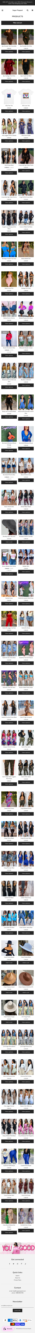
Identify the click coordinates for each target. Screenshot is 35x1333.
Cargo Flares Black (9, 838)
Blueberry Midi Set (26, 380)
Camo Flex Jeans (25, 747)
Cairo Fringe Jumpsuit (26, 717)
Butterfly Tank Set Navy (9, 687)
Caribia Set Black (9, 897)
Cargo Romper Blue (9, 868)
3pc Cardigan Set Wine (9, 76)
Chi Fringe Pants (26, 1017)
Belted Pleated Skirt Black (26, 318)
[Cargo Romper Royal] (26, 859)
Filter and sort (17, 23)
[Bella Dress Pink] (9, 279)
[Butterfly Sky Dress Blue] (9, 648)
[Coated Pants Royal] (26, 1156)
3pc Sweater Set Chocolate (9, 46)
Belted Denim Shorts (9, 318)
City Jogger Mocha (9, 1106)
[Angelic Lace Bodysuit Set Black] (9, 218)
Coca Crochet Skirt (9, 1195)
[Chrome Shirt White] (26, 1067)
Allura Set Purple (25, 135)
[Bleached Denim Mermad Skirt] (9, 370)
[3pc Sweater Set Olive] (26, 37)
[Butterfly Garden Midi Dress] (26, 589)
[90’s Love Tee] (26, 96)
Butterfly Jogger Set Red (9, 628)
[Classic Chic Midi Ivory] (26, 1097)
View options (9, 51)
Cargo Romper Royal (25, 868)
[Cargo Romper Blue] (9, 859)
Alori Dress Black (9, 165)
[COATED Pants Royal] (9, 1156)
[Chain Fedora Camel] (9, 978)
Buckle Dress (9, 598)
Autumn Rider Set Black (26, 227)
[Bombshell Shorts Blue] (9, 465)
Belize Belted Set (25, 258)
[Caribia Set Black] (9, 888)
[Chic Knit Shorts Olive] (9, 1067)
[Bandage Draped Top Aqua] (9, 249)
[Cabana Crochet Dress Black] (9, 708)
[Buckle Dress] (9, 589)
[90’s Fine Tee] (9, 96)
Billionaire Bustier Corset (25, 348)
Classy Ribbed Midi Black (9, 1136)
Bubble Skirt (26, 566)
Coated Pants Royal (26, 1165)
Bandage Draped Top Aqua (9, 258)
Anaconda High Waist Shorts (9, 197)
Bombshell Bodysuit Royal (26, 443)
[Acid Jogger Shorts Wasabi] (9, 126)
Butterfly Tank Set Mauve (26, 657)
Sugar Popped (17, 10)
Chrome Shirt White (26, 1076)
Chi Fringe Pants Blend (9, 1046)
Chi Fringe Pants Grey (26, 1046)
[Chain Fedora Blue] (26, 948)
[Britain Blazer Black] (26, 497)
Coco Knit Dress (26, 1195)
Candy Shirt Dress (9, 808)
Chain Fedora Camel (9, 987)
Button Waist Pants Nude (26, 687)
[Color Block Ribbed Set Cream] (9, 1216)
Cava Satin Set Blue (9, 927)
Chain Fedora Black (9, 957)
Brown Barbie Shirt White (9, 566)
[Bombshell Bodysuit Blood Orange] (9, 434)
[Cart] (32, 10)
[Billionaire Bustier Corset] (26, 338)
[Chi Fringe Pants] (26, 1007)
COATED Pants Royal (9, 1165)
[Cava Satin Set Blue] (9, 918)
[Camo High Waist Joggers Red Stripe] (9, 767)
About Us (17, 1278)
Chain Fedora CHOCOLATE (26, 987)
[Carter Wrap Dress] (26, 888)
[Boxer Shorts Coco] (26, 465)
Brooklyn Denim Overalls (26, 536)
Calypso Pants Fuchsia (9, 747)
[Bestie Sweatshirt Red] (9, 338)
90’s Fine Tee (9, 105)
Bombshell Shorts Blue (9, 474)
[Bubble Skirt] (26, 557)
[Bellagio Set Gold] (26, 279)
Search (17, 1275)
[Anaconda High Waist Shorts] (9, 188)
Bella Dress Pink (9, 288)
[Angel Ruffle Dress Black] (26, 188)
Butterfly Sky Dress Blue (9, 657)
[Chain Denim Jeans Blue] (26, 918)
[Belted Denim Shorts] (9, 309)
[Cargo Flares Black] (9, 829)
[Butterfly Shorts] (26, 619)
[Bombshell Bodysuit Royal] (26, 434)
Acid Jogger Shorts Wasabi (9, 135)
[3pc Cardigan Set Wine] (9, 67)
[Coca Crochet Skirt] (9, 1186)
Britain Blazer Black (26, 506)
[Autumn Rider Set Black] (26, 218)
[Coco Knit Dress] (26, 1186)
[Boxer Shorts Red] (9, 497)
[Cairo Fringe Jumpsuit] (26, 708)
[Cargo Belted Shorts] (26, 799)
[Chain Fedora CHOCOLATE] (26, 978)
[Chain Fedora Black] (9, 948)
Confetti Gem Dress (25, 1225)
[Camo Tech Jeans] (26, 767)
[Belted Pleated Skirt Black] (26, 309)
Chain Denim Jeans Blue (25, 927)
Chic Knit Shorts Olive (9, 1076)
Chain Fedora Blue (26, 957)
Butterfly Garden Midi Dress (25, 598)
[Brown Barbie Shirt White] (9, 557)
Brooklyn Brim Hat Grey (9, 536)
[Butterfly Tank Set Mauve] (26, 648)
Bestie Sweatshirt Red (9, 348)
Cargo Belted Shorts (26, 808)
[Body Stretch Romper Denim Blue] (26, 402)
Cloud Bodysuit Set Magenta (26, 1136)
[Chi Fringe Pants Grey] (26, 1037)
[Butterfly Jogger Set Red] (9, 619)
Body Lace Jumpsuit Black (9, 411)
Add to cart (9, 542)
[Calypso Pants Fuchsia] (9, 738)
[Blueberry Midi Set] (26, 370)
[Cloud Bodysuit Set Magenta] (26, 1126)
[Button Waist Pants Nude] (26, 678)
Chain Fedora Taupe (9, 1017)
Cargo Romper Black (25, 838)
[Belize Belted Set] (26, 249)
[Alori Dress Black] (9, 156)
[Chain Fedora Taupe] (9, 1007)
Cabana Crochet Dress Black (9, 717)
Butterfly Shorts (26, 628)
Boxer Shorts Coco (26, 474)
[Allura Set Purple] (26, 126)
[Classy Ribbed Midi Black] (9, 1126)
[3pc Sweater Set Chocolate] (9, 37)
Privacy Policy (17, 1280)
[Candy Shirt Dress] (9, 799)
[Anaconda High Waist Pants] (26, 156)
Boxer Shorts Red (9, 506)
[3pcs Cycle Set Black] (26, 67)
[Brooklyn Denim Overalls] (26, 527)
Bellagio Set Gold (25, 288)
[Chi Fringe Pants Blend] (9, 1037)
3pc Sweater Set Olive (26, 46)
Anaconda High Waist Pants (26, 165)
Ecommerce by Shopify (25, 1328)
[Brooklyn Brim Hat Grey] (9, 527)
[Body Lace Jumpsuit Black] (9, 402)
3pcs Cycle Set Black (25, 76)
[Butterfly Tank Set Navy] (9, 678)
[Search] (27, 10)
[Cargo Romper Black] (26, 829)
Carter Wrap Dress (26, 897)
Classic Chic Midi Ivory (26, 1106)
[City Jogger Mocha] (9, 1097)
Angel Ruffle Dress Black (26, 197)
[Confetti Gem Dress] (26, 1216)
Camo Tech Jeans (26, 776)
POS (17, 1328)
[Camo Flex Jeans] (26, 738)
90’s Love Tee (26, 105)
